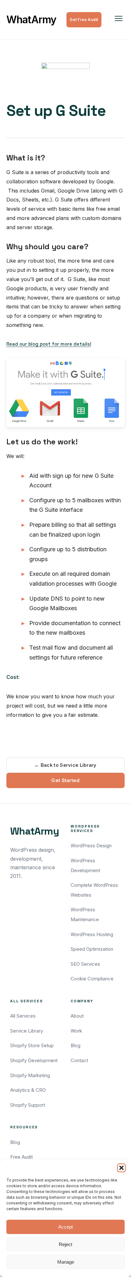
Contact (79, 1060)
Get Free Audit (84, 19)
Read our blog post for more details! (48, 344)
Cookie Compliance (92, 979)
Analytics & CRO (28, 1090)
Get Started (65, 780)
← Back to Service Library (65, 765)
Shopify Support (27, 1105)
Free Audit (21, 1157)
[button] (121, 1168)
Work (76, 1031)
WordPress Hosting (92, 934)
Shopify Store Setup (32, 1045)
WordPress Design (91, 846)
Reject (65, 1244)
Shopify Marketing (30, 1075)
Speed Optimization (92, 949)
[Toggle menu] (119, 20)
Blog (75, 1045)
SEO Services (85, 964)
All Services (23, 1016)
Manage (65, 1262)
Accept (65, 1227)
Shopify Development (34, 1060)
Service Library (26, 1031)
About (77, 1016)
